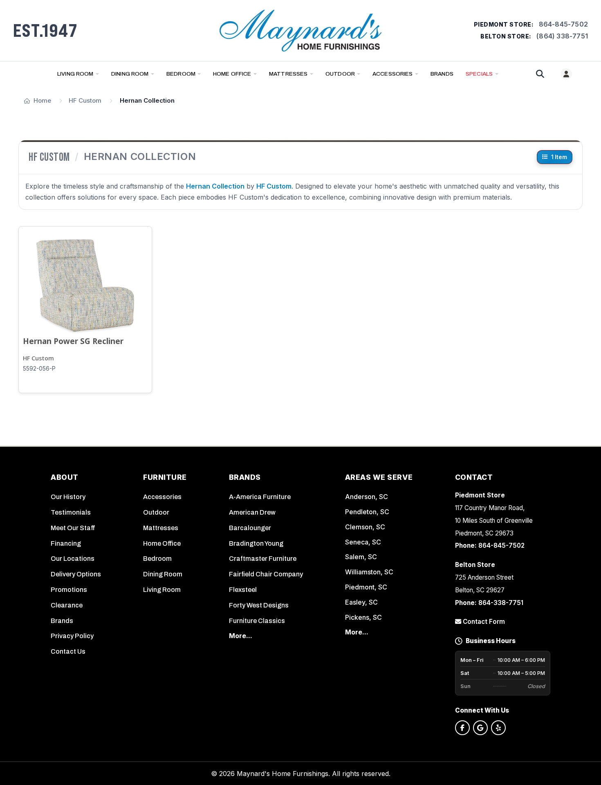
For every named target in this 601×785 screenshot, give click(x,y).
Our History (68, 496)
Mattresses (288, 74)
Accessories (392, 74)
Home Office (232, 74)
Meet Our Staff (73, 527)
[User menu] (566, 74)
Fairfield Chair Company (266, 574)
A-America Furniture (260, 496)
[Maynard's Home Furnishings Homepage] (300, 30)
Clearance (67, 605)
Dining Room (130, 74)
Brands (62, 620)
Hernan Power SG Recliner (73, 340)
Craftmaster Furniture (262, 558)
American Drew (252, 512)
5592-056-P (39, 368)
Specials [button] (479, 74)
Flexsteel (243, 589)
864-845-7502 (563, 24)
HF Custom (38, 358)
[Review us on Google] (480, 727)
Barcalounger (250, 527)
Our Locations (72, 558)
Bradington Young (256, 543)
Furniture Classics (257, 620)
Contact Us (68, 651)
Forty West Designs (259, 605)
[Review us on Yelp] (498, 727)
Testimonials (71, 512)
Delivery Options (76, 574)
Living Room (75, 74)
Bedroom (180, 74)
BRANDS (442, 74)
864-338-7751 (500, 603)
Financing (66, 543)
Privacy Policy (72, 635)
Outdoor (340, 74)
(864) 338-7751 (562, 36)
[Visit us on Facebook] (462, 727)
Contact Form (483, 621)
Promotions (69, 589)
